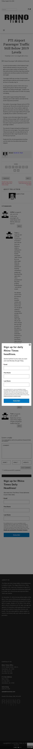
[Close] (30, 345)
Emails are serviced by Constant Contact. (12, 396)
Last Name (7, 381)
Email (5, 364)
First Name (7, 372)
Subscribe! (16, 401)
